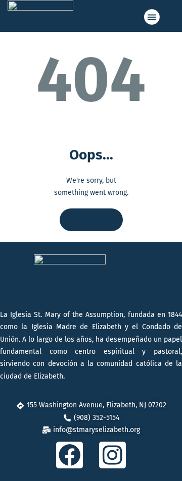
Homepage (91, 220)
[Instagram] (112, 455)
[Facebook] (69, 455)
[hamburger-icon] (151, 17)
